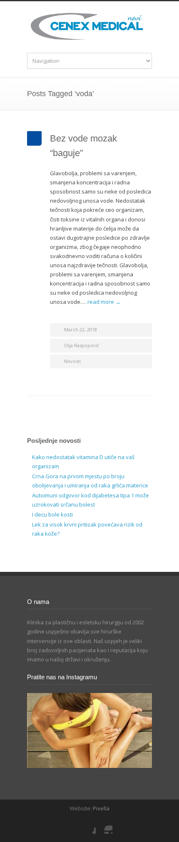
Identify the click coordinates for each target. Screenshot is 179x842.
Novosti (72, 361)
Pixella (101, 808)
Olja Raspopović (81, 345)
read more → (104, 302)
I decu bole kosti (52, 514)
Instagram (104, 825)
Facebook (87, 825)
